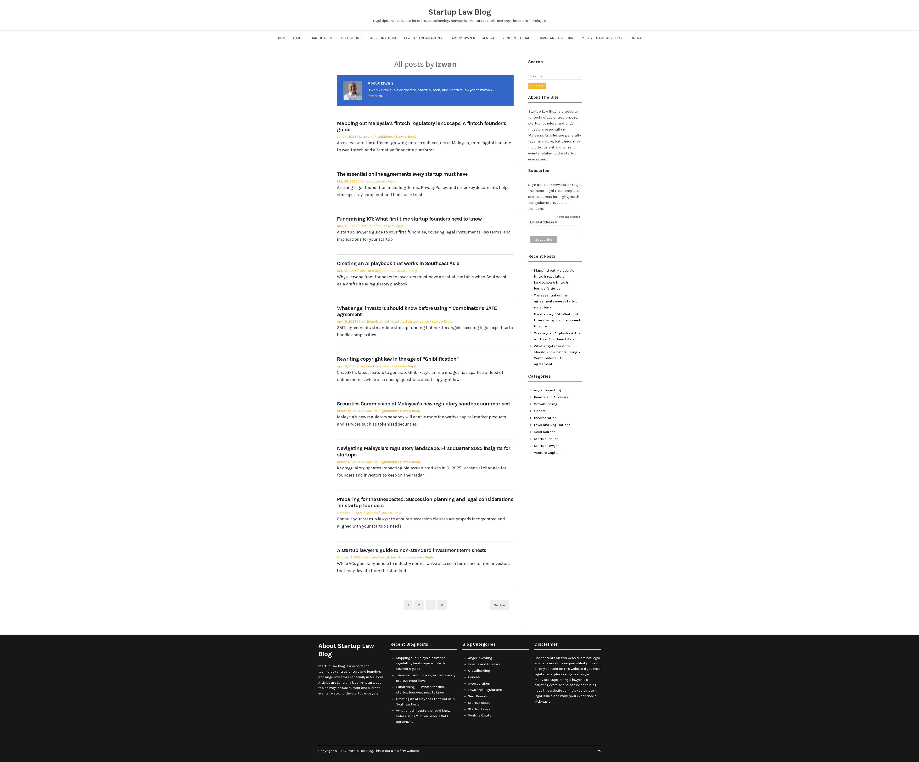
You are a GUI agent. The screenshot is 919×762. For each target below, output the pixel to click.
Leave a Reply (406, 137)
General (489, 38)
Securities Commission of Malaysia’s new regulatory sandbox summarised (423, 404)
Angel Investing (383, 38)
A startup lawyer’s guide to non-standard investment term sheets (411, 550)
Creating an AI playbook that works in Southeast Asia (398, 263)
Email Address (543, 222)
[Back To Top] (599, 750)
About (298, 38)
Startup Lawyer (461, 38)
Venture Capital (516, 38)
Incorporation (545, 418)
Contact (635, 38)
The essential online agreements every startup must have (402, 174)
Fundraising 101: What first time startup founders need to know (409, 219)
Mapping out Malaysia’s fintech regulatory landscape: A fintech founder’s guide (420, 663)
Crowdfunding (546, 404)
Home (281, 38)
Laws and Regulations (423, 38)
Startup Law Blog (459, 12)
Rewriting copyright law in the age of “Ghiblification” (398, 359)
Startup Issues (322, 38)
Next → (499, 605)
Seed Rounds (352, 38)
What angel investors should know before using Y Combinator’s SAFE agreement (423, 716)
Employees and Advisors (601, 38)
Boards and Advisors (554, 38)
